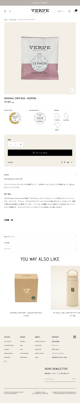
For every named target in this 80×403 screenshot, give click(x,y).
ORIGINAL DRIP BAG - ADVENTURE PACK (26, 313)
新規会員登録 (55, 341)
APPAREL (22, 341)
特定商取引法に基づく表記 (59, 357)
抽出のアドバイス (9, 236)
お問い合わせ (55, 349)
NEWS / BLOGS (39, 353)
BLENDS (6, 349)
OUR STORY (38, 345)
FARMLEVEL (38, 349)
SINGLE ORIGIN (8, 353)
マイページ (55, 345)
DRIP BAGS (7, 357)
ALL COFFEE (7, 341)
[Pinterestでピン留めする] (64, 162)
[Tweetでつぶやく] (68, 162)
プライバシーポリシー (58, 353)
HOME (5, 19)
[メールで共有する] (71, 162)
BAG (21, 345)
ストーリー (7, 248)
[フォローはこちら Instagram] (74, 337)
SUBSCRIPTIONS (9, 345)
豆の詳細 (6, 242)
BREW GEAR (23, 357)
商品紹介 (6, 174)
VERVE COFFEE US (40, 341)
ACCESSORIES (24, 353)
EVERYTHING (12, 19)
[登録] (73, 379)
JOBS (36, 357)
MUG (21, 349)
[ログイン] (69, 11)
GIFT (5, 361)
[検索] (10, 11)
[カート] (75, 11)
